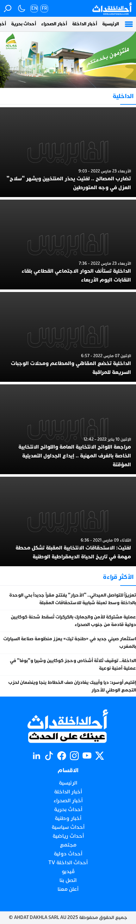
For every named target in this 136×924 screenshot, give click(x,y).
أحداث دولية (68, 853)
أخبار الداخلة (84, 24)
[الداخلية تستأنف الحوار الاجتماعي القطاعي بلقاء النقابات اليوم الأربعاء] (68, 244)
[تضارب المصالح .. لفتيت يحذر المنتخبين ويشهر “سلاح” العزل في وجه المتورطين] (68, 152)
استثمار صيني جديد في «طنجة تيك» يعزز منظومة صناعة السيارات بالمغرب (69, 643)
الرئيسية (110, 24)
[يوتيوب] (87, 756)
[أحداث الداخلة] (111, 8)
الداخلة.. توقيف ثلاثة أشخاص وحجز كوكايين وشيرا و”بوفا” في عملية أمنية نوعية (73, 664)
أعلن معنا (68, 889)
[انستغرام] (74, 756)
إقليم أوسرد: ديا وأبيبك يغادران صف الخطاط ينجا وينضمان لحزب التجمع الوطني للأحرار (72, 686)
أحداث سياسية (68, 827)
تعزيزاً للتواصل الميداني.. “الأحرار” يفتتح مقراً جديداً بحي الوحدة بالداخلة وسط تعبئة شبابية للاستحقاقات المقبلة (72, 599)
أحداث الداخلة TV (68, 862)
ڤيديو (68, 871)
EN (34, 8)
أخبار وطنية (68, 818)
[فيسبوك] (62, 756)
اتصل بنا (68, 880)
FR (44, 8)
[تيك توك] (49, 756)
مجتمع (68, 844)
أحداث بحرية (23, 24)
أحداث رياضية (68, 836)
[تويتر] (100, 756)
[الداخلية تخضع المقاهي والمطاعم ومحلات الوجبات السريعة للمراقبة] (68, 337)
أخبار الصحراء (54, 24)
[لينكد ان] (36, 756)
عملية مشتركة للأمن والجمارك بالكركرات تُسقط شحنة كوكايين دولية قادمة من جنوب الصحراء (73, 621)
